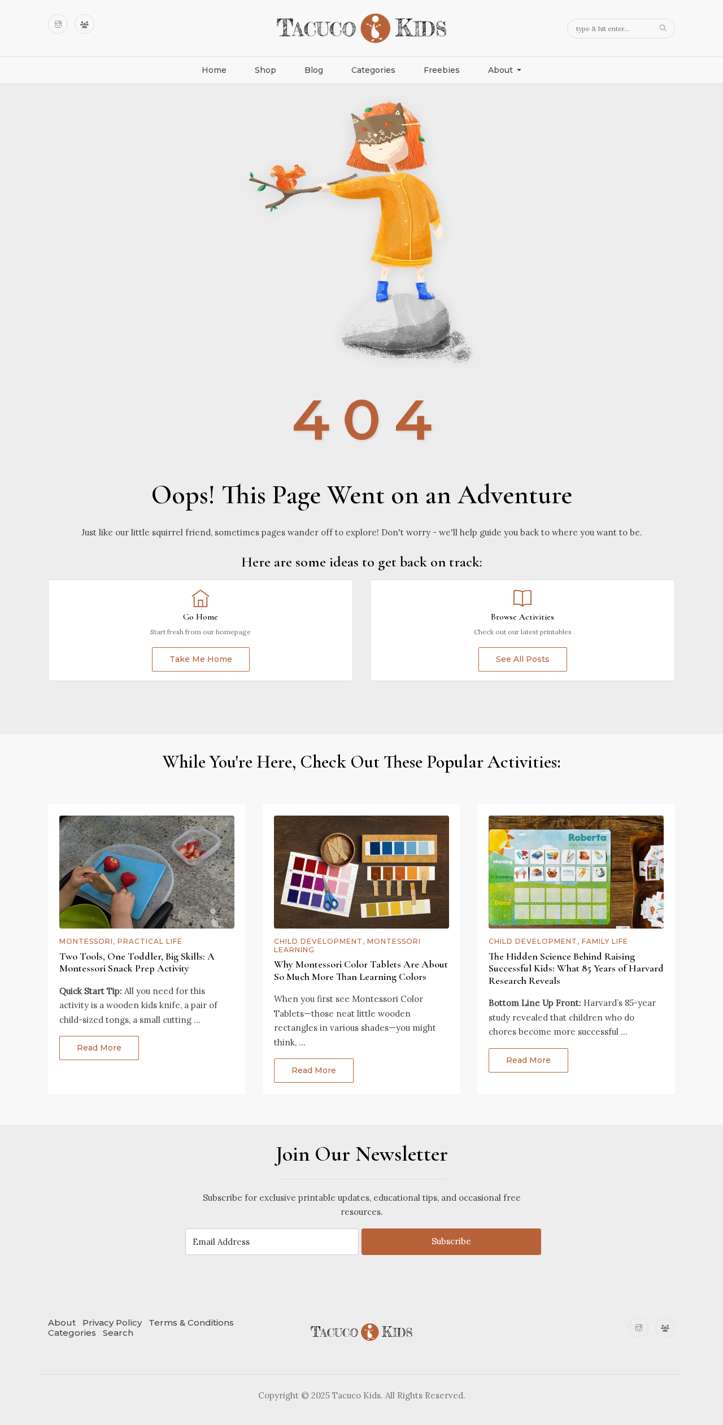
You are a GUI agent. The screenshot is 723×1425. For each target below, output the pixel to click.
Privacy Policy (112, 1322)
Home (214, 70)
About (62, 1322)
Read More (99, 1048)
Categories (373, 70)
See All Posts (523, 659)
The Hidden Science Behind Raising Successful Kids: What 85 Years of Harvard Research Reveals (576, 968)
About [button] (501, 70)
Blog (313, 70)
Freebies (442, 70)
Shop (265, 70)
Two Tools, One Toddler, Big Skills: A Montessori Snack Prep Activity (137, 962)
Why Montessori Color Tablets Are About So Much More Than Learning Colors (361, 970)
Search (118, 1332)
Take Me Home (200, 659)
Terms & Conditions (191, 1322)
